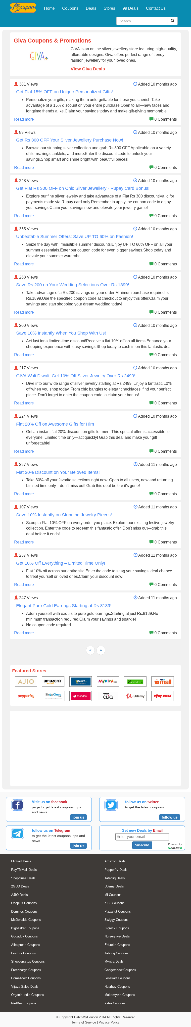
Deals (91, 8)
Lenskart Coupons (117, 978)
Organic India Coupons (27, 995)
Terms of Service (83, 1022)
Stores (109, 8)
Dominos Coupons (24, 911)
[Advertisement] (95, 748)
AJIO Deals (19, 895)
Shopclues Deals (23, 878)
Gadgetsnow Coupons (120, 970)
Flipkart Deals (21, 861)
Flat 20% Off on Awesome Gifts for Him (55, 424)
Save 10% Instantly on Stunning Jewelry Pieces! (64, 514)
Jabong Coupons (116, 953)
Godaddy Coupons (24, 936)
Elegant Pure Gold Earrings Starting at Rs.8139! (63, 605)
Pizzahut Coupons (117, 911)
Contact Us (156, 8)
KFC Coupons (114, 903)
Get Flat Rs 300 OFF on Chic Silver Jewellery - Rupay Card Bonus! (82, 188)
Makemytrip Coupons (119, 995)
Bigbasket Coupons (25, 928)
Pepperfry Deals (116, 870)
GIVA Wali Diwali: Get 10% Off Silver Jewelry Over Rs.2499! (75, 375)
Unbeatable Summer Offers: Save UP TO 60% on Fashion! (74, 236)
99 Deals (131, 8)
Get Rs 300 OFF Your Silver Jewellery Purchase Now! (69, 140)
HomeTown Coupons (26, 978)
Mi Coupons (113, 895)
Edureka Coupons (117, 945)
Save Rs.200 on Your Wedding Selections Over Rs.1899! (72, 284)
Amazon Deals (115, 861)
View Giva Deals (88, 68)
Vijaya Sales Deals (25, 986)
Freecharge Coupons (26, 970)
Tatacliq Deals (114, 878)
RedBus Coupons (23, 1003)
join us (78, 817)
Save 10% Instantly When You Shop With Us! (61, 333)
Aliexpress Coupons (25, 945)
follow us (170, 817)
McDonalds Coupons (26, 920)
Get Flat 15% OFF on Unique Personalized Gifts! (64, 91)
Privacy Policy (109, 1022)
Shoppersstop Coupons (28, 961)
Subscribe (142, 845)
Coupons (70, 8)
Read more (24, 119)
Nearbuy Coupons (117, 986)
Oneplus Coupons (24, 903)
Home (49, 8)
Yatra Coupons (115, 1003)
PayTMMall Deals (24, 870)
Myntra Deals (114, 961)
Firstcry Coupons (23, 953)
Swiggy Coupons (116, 920)
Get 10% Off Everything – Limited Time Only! (60, 563)
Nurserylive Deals (117, 936)
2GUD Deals (20, 886)
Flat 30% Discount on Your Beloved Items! (58, 472)
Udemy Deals (114, 886)
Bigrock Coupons (116, 928)
